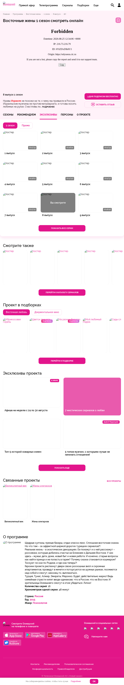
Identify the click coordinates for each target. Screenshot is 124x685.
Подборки (83, 5)
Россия (39, 596)
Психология (40, 603)
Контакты (35, 664)
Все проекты (114, 481)
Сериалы (67, 5)
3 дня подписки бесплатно (102, 96)
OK (94, 681)
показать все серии (62, 228)
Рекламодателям (52, 664)
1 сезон (18, 94)
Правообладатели (66, 669)
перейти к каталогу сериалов (62, 292)
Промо (26, 125)
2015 (32, 599)
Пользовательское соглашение (79, 664)
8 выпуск (8, 94)
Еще (96, 5)
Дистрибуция (85, 669)
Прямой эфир (27, 5)
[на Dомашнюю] (9, 4)
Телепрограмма (48, 5)
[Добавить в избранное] (118, 20)
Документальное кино (46, 312)
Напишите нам (99, 636)
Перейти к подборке (62, 361)
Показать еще (62, 468)
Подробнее (76, 681)
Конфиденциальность (42, 669)
